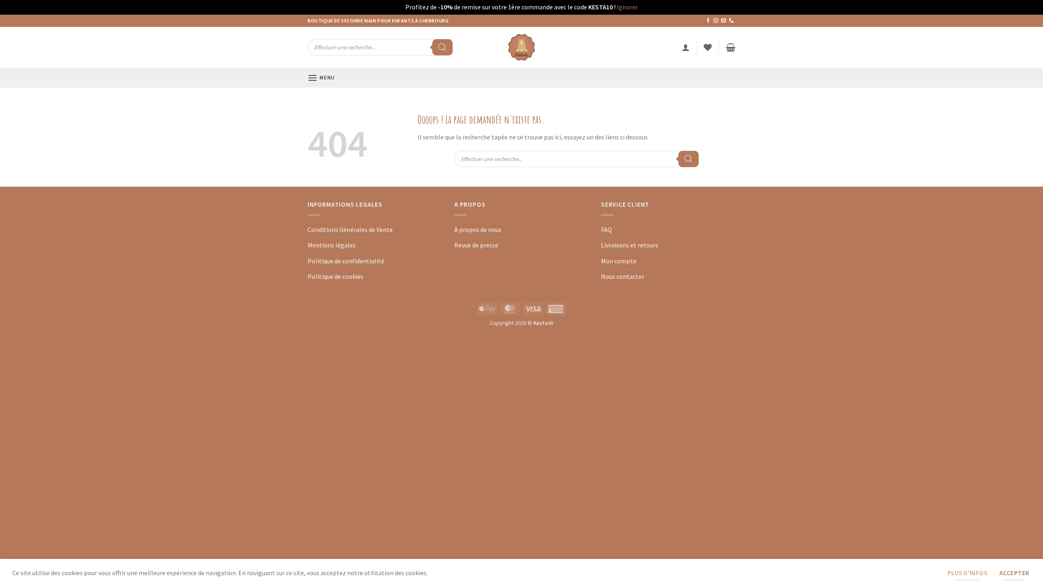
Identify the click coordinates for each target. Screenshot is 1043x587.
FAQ (606, 229)
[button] (686, 47)
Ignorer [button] (627, 7)
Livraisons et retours (629, 245)
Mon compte (618, 261)
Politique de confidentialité (346, 261)
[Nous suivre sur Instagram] (715, 21)
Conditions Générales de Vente (350, 229)
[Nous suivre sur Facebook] (708, 21)
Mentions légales (332, 245)
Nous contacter (622, 276)
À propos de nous (478, 229)
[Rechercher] (442, 47)
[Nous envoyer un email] (723, 21)
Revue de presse (476, 245)
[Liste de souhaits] (708, 47)
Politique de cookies (335, 276)
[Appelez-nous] (731, 21)
